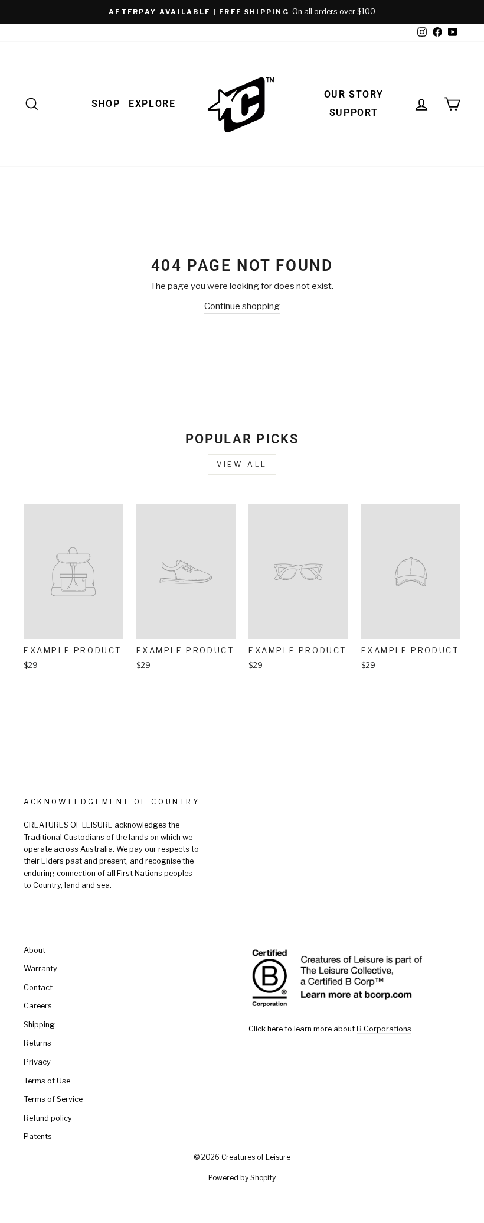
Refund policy (48, 1118)
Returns (37, 1043)
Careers (38, 1005)
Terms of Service (53, 1099)
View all (242, 464)
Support (353, 112)
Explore (152, 103)
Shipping (39, 1024)
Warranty (40, 968)
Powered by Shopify (242, 1177)
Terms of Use (47, 1080)
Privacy (37, 1061)
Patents (38, 1136)
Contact (38, 987)
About (34, 950)
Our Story (354, 94)
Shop (105, 103)
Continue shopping (242, 306)
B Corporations (384, 1028)
